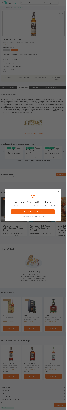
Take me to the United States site (33, 211)
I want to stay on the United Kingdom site (33, 216)
